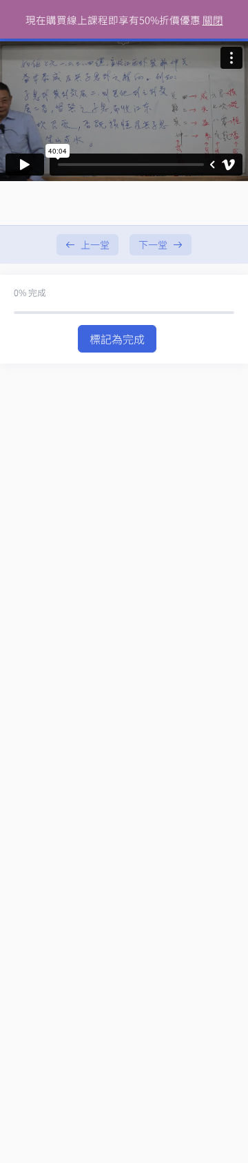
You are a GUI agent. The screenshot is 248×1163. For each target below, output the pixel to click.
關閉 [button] (213, 19)
